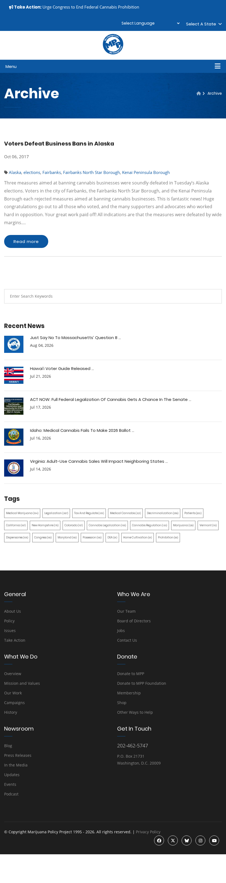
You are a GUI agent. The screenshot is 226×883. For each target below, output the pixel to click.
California (16, 525)
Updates (12, 774)
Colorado (73, 525)
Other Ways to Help (135, 712)
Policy (9, 620)
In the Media (16, 765)
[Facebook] (159, 840)
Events (10, 784)
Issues (10, 630)
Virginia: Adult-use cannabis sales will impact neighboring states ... (99, 461)
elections (31, 172)
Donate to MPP (130, 673)
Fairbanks (51, 172)
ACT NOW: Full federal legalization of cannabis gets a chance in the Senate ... (110, 399)
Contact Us (127, 640)
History (10, 712)
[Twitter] (173, 840)
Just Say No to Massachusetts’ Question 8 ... (75, 337)
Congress (43, 537)
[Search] (213, 296)
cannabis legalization (107, 525)
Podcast (11, 794)
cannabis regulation (149, 525)
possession (92, 537)
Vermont (208, 525)
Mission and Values (22, 683)
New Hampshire (45, 525)
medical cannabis (125, 513)
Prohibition (168, 537)
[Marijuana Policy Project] (113, 53)
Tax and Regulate (89, 513)
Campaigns (14, 702)
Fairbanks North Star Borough (91, 172)
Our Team (126, 611)
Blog (8, 745)
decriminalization (162, 513)
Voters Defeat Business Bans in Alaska (59, 143)
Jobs (121, 630)
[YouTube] (214, 840)
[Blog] (199, 93)
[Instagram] (200, 840)
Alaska (15, 172)
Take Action (14, 640)
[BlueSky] (187, 840)
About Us (12, 611)
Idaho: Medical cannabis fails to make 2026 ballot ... (82, 430)
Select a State (202, 24)
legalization (56, 513)
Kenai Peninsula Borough (146, 172)
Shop (122, 702)
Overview (12, 673)
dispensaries (17, 537)
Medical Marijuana (22, 513)
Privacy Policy (148, 831)
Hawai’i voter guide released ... (62, 368)
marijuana (183, 525)
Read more (26, 241)
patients (192, 513)
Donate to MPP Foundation (141, 683)
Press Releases (17, 755)
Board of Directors (134, 620)
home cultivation (137, 537)
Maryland (67, 537)
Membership (129, 693)
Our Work (13, 693)
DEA (112, 537)
